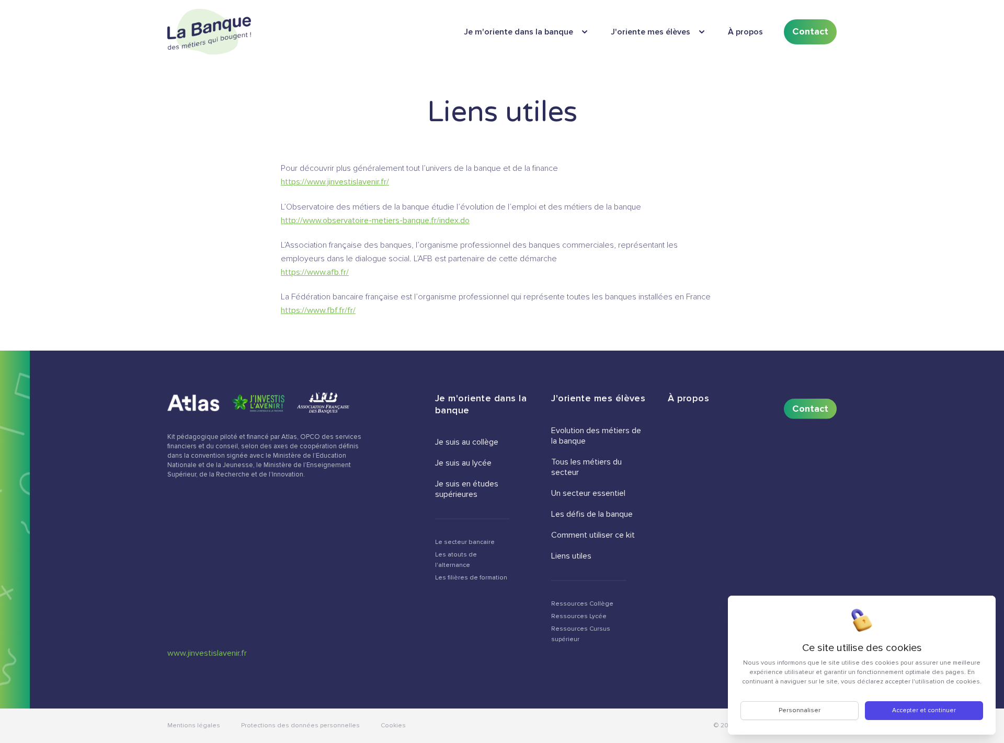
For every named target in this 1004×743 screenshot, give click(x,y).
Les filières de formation (471, 578)
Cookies (393, 725)
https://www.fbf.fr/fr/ (318, 310)
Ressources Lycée (579, 616)
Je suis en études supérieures (466, 489)
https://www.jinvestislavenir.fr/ (335, 182)
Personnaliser (799, 710)
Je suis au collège (466, 442)
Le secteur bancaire (465, 542)
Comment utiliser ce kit (593, 535)
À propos (745, 32)
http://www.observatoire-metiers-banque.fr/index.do (375, 220)
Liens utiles (571, 556)
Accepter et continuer (924, 710)
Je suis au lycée (463, 463)
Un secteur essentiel (588, 493)
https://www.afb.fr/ (315, 272)
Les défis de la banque (592, 514)
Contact (810, 31)
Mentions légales (193, 725)
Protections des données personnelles (300, 725)
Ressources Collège (582, 604)
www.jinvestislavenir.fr (207, 653)
